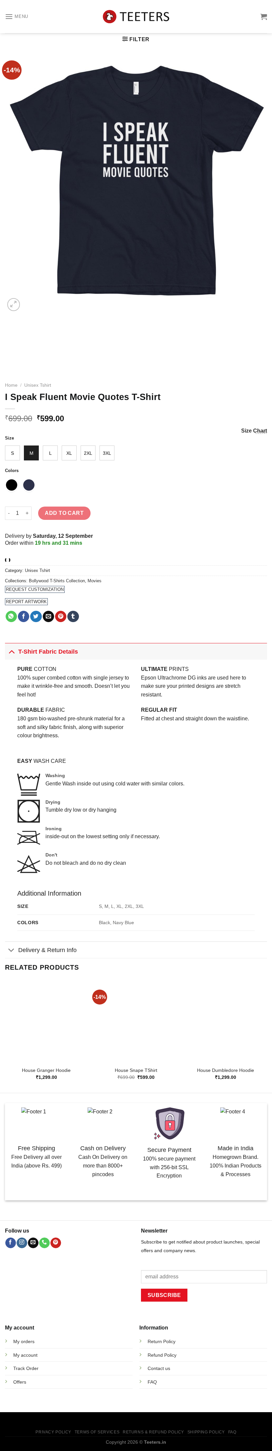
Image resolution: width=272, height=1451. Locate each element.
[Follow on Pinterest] (55, 1243)
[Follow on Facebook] (10, 1243)
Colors (12, 470)
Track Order (25, 1368)
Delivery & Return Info (47, 950)
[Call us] (44, 1243)
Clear (261, 433)
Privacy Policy (53, 1432)
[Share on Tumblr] (73, 616)
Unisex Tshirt (37, 385)
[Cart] (263, 16)
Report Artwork (26, 601)
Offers (19, 1382)
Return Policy (161, 1341)
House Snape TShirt (136, 1070)
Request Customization (35, 589)
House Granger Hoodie (46, 1070)
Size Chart (254, 431)
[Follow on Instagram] (22, 1243)
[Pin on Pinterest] (60, 616)
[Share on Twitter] (35, 616)
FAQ (232, 1432)
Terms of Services (97, 1432)
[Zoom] (13, 304)
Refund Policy (162, 1355)
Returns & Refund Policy (153, 1432)
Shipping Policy (206, 1432)
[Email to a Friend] (48, 616)
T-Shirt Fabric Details (48, 651)
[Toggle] (11, 651)
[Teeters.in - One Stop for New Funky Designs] (136, 17)
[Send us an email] (33, 1243)
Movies (95, 580)
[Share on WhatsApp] (11, 616)
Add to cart (64, 513)
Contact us (159, 1368)
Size (9, 438)
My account (25, 1355)
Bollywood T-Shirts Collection (57, 580)
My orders (23, 1341)
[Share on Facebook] (23, 616)
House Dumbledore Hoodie (225, 1070)
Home (11, 385)
